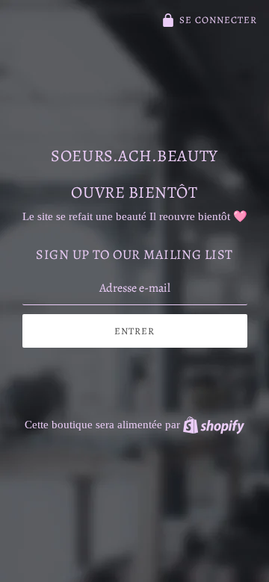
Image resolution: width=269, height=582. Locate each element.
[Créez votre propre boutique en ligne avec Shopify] (213, 425)
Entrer (134, 331)
